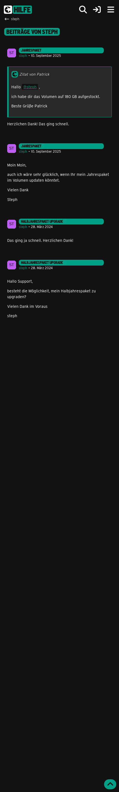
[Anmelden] (96, 9)
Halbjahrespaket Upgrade (42, 221)
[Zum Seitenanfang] (110, 784)
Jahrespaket (31, 50)
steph (23, 55)
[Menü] (110, 9)
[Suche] (83, 9)
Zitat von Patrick (34, 74)
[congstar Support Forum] (18, 9)
